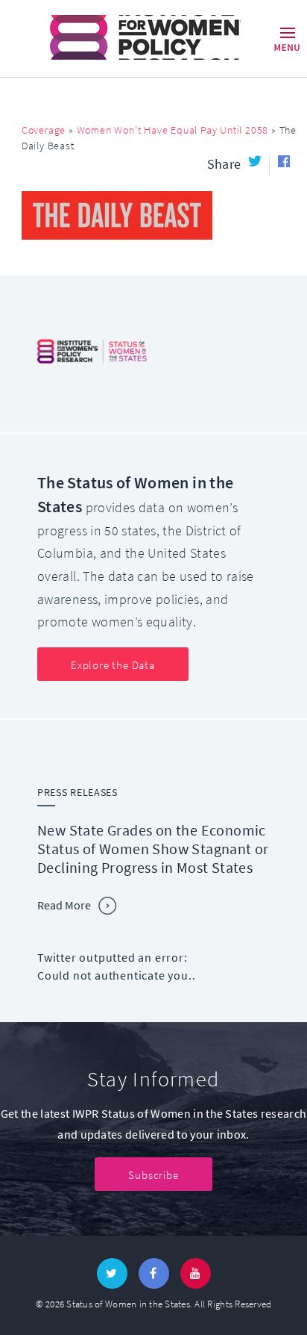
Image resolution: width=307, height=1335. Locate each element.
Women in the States (124, 37)
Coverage (44, 130)
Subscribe (153, 1175)
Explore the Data (113, 665)
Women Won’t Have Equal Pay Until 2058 (173, 130)
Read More (64, 905)
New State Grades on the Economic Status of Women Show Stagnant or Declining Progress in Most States (153, 849)
